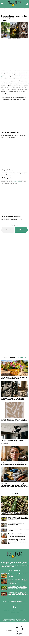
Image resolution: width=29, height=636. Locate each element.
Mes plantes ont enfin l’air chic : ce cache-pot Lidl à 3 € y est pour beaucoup (14, 378)
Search (23, 9)
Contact (24, 619)
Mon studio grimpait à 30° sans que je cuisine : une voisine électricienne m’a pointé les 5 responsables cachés (18, 535)
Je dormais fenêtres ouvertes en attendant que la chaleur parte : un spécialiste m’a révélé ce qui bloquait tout (17, 541)
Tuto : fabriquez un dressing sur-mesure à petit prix (16, 524)
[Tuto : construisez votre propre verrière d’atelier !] (4, 530)
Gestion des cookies (7, 620)
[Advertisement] (14, 55)
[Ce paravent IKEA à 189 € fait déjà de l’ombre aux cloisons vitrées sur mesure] (14, 389)
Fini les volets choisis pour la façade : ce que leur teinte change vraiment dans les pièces (14, 463)
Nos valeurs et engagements (9, 619)
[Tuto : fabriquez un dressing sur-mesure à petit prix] (4, 525)
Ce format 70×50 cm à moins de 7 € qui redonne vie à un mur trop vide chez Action (14, 420)
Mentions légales (17, 620)
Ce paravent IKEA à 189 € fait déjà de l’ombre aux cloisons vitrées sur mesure (12, 399)
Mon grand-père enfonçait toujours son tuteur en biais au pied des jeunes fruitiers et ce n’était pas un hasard (17, 587)
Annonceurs (18, 619)
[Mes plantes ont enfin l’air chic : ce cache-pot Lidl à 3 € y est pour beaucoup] (14, 368)
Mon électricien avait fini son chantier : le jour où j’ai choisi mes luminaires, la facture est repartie (14, 442)
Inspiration (21, 357)
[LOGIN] (27, 4)
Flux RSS (24, 620)
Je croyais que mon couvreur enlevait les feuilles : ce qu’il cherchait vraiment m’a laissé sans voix (18, 518)
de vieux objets (17, 181)
